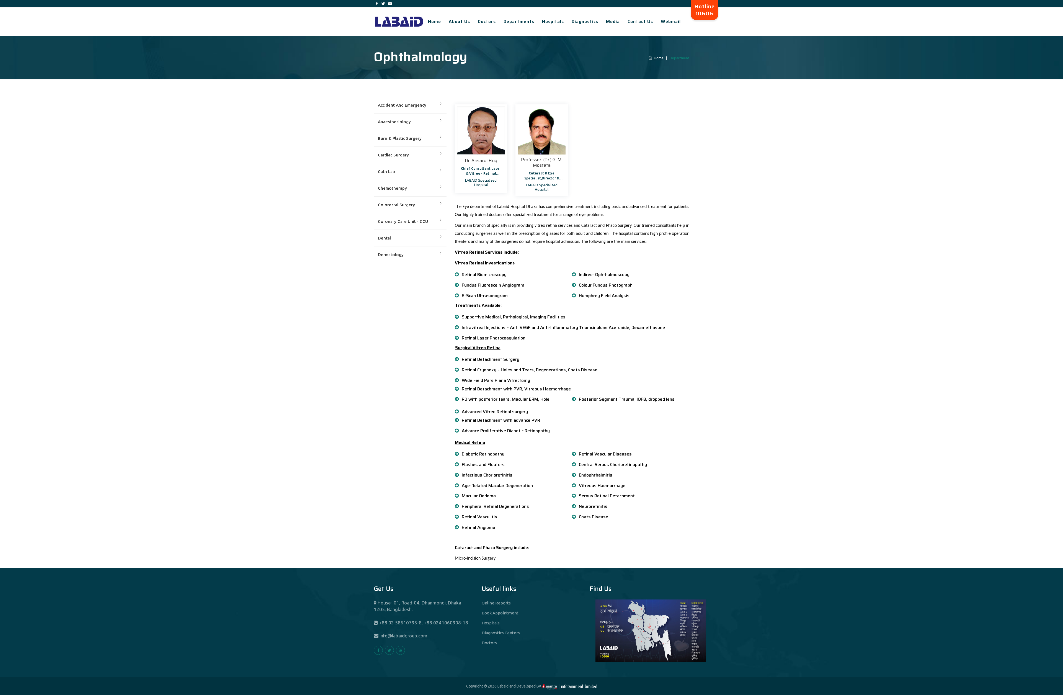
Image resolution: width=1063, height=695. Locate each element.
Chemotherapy (392, 188)
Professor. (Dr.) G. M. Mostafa (542, 162)
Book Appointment (500, 613)
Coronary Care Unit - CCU (403, 221)
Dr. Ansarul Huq (481, 160)
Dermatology (391, 254)
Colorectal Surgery (396, 204)
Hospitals (553, 21)
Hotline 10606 (704, 10)
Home (434, 21)
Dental (384, 238)
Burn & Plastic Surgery (400, 138)
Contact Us (640, 21)
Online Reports (496, 603)
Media (613, 21)
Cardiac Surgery (393, 155)
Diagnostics (585, 21)
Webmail (671, 21)
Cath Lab (386, 171)
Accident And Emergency (402, 105)
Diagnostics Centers (501, 632)
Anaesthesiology (394, 121)
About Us (459, 21)
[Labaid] (399, 21)
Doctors (487, 21)
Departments (519, 21)
